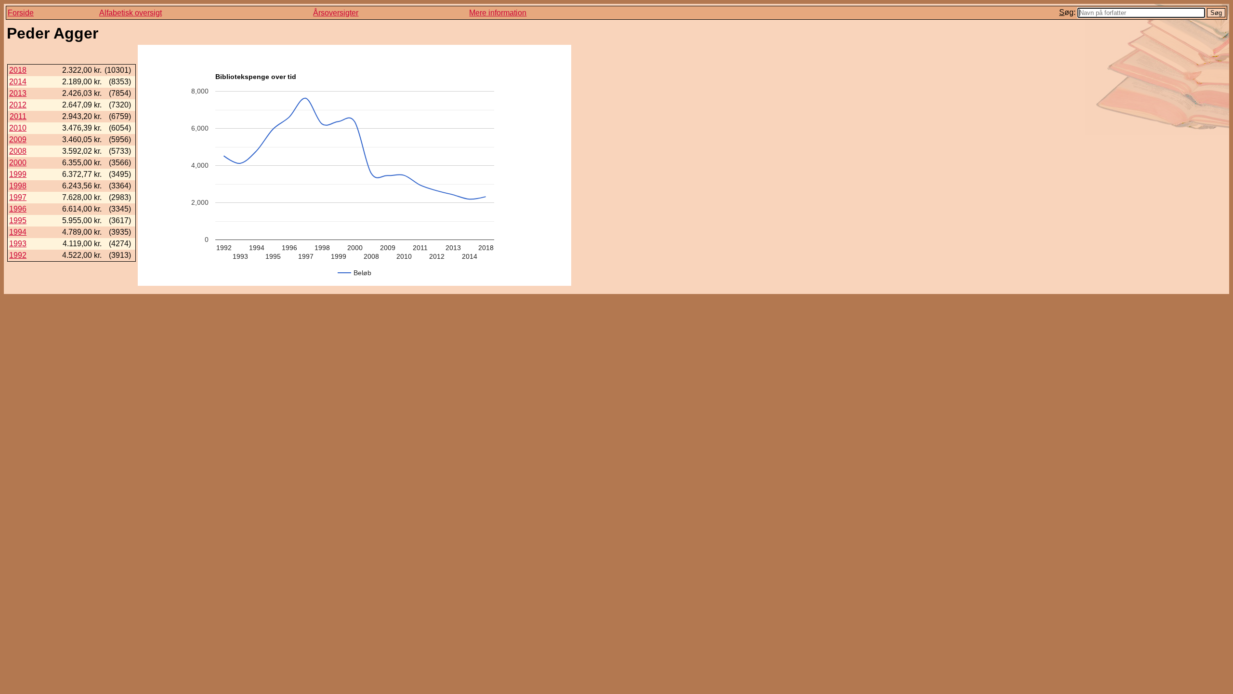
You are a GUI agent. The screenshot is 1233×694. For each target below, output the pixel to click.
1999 (17, 174)
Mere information (497, 13)
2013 (17, 93)
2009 (17, 139)
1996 (17, 209)
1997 (17, 197)
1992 (17, 255)
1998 (17, 186)
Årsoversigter (335, 13)
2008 (17, 151)
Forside (21, 13)
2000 (17, 163)
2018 (17, 70)
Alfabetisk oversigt (130, 13)
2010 (17, 128)
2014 (17, 82)
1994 (17, 232)
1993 (17, 244)
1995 (17, 220)
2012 (17, 105)
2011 (18, 116)
